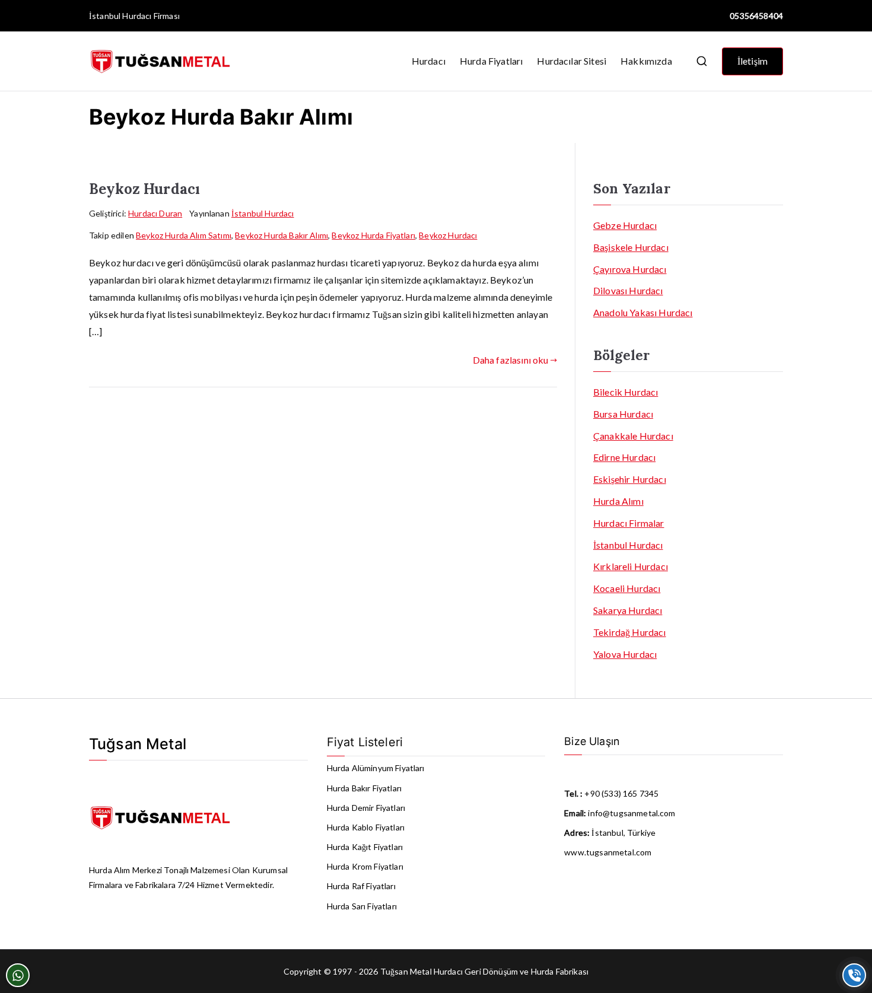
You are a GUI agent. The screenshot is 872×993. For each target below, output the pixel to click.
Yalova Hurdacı (625, 654)
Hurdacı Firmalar (628, 523)
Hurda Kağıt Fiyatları (365, 847)
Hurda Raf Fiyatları (361, 886)
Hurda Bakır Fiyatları (364, 788)
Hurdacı (428, 60)
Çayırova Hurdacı (630, 269)
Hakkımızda (646, 60)
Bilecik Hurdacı (625, 391)
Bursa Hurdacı (623, 413)
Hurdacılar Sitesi (571, 60)
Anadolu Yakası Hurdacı (643, 312)
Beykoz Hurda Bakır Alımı (281, 235)
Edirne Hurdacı (624, 457)
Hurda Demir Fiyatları (366, 808)
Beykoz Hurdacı (144, 189)
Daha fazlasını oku (511, 359)
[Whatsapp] (18, 975)
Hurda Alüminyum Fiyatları (376, 768)
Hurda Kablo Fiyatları (366, 827)
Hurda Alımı (618, 501)
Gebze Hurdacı (625, 225)
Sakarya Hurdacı (627, 610)
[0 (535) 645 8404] (854, 975)
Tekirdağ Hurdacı (629, 632)
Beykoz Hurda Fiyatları (373, 235)
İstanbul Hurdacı (120, 16)
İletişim (752, 60)
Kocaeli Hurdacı (626, 588)
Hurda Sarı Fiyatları (362, 906)
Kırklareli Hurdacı (630, 566)
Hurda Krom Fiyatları (365, 866)
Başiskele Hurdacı (631, 247)
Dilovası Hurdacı (628, 290)
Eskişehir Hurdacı (629, 479)
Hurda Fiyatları (491, 60)
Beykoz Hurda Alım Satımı (183, 235)
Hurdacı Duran (155, 213)
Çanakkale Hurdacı (633, 435)
